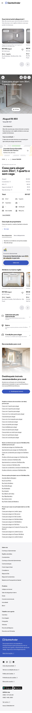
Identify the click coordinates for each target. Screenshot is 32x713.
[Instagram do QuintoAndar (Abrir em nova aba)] (7, 662)
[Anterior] (22, 64)
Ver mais (6, 229)
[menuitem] (5, 159)
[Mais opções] (29, 77)
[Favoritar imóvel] (25, 77)
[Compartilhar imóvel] (21, 77)
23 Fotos (17, 109)
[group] (13, 44)
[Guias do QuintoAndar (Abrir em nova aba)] (10, 662)
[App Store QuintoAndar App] (17, 688)
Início (3, 159)
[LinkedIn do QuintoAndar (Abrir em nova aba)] (13, 662)
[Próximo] (27, 64)
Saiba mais (16, 262)
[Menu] (2, 3)
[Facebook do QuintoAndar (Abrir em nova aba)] (4, 662)
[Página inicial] (12, 3)
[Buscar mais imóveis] (3, 77)
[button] (16, 317)
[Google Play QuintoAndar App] (8, 688)
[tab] (7, 235)
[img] (13, 36)
